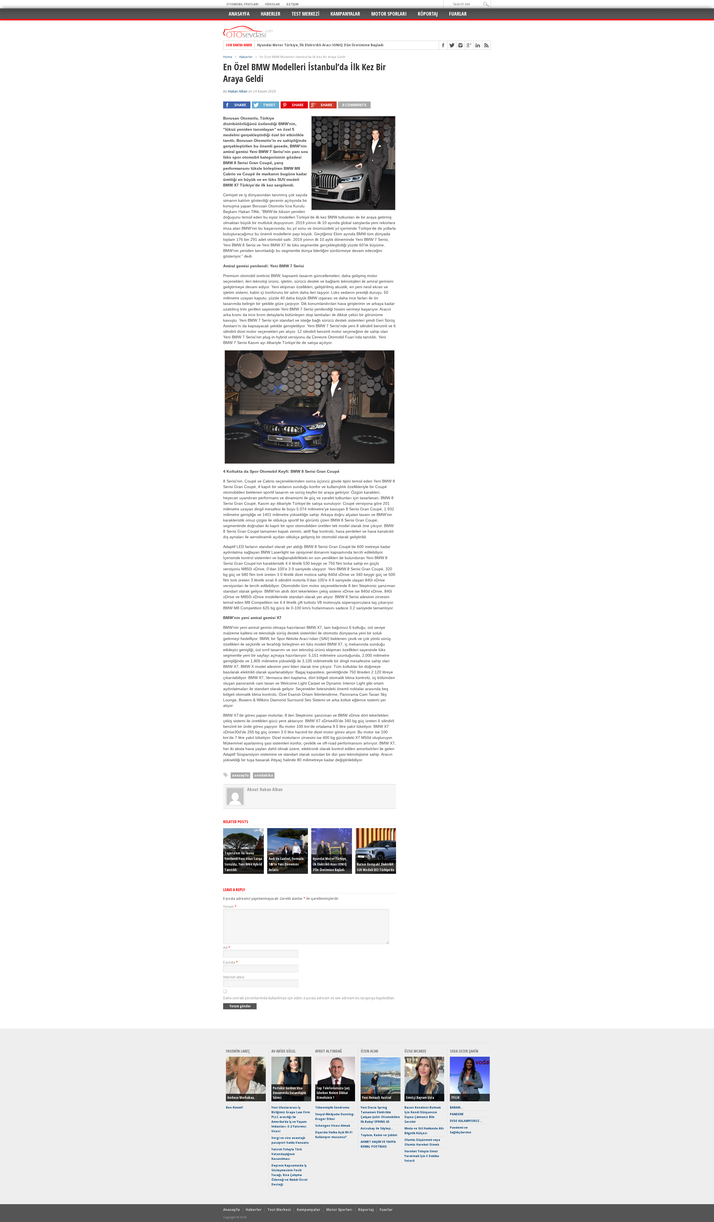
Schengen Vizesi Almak (332, 1126)
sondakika (263, 775)
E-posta (230, 962)
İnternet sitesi (233, 977)
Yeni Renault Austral (376, 1097)
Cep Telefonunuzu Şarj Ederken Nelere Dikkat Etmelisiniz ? (333, 1093)
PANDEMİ (456, 1114)
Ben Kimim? (234, 1107)
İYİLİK (455, 1097)
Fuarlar (458, 13)
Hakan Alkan (237, 91)
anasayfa (240, 775)
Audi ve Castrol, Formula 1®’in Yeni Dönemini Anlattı (286, 864)
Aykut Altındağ (328, 1051)
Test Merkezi (305, 13)
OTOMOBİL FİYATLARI (242, 4)
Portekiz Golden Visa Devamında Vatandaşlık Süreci (289, 1093)
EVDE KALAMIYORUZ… (466, 1121)
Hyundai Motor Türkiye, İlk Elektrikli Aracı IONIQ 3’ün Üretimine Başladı (320, 43)
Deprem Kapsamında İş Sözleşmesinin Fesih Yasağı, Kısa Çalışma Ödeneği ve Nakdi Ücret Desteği (289, 1174)
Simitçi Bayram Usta (420, 1097)
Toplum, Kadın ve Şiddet (379, 1135)
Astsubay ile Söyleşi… (377, 1128)
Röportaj (428, 13)
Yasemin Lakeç (238, 1051)
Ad (226, 947)
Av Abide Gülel (283, 1051)
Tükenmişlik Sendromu (332, 1107)
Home (227, 57)
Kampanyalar (345, 13)
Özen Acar (369, 1051)
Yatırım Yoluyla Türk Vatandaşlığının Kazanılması (286, 1154)
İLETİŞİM (292, 4)
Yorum (230, 906)
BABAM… (456, 1107)
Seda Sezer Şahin (464, 1051)
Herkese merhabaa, (241, 1097)
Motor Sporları (389, 13)
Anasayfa (239, 13)
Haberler (270, 13)
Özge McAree (415, 1051)
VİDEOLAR (272, 4)
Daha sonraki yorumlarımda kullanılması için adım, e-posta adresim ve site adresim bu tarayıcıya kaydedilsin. (309, 998)
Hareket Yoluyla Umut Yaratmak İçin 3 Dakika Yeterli (421, 1156)
